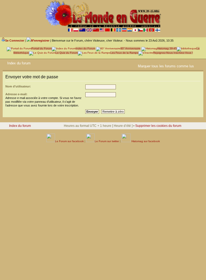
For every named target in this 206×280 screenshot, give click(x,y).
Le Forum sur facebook (69, 141)
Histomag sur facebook (145, 141)
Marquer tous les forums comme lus (166, 66)
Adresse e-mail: (16, 94)
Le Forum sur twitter (107, 141)
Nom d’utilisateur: (18, 86)
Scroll (184, 264)
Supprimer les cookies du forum (158, 126)
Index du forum (19, 63)
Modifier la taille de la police (199, 62)
